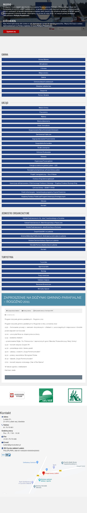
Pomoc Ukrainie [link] (43, 95)
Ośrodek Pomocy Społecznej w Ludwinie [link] (43, 245)
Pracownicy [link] (44, 112)
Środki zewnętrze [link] (44, 148)
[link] (26, 310)
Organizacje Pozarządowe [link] (44, 161)
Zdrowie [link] (43, 201)
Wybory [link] (43, 116)
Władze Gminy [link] (43, 108)
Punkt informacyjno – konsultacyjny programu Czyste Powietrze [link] (43, 192)
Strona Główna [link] (43, 59)
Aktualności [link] (43, 64)
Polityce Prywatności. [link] (45, 26)
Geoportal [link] (43, 90)
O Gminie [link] (44, 68)
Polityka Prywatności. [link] (21, 15)
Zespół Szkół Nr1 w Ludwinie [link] (43, 231)
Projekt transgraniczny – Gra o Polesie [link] (44, 174)
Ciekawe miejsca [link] (43, 280)
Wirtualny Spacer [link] (43, 289)
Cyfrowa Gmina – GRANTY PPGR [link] (44, 188)
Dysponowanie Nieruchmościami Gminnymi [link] (43, 130)
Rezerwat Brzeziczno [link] (43, 284)
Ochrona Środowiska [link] (43, 152)
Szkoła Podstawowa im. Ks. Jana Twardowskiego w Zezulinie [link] (43, 218)
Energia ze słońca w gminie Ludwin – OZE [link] (44, 165)
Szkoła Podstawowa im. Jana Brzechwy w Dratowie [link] (43, 227)
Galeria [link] (43, 77)
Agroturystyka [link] (43, 266)
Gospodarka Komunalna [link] (43, 143)
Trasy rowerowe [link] (43, 275)
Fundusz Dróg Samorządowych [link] (43, 179)
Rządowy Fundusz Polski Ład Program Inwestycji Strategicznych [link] (43, 196)
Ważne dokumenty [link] (43, 121)
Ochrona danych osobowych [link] (43, 82)
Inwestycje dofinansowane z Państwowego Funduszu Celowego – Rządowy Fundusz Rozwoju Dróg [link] (43, 183)
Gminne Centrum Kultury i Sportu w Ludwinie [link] (44, 240)
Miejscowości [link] (43, 73)
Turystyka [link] (43, 262)
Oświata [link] (43, 156)
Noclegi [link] (43, 271)
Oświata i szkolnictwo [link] (43, 86)
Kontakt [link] (43, 205)
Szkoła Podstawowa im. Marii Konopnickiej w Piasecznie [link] (43, 223)
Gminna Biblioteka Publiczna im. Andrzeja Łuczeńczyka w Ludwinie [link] (43, 236)
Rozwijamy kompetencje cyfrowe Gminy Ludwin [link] (43, 170)
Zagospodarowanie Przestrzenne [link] (43, 139)
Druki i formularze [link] (44, 125)
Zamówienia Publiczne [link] (43, 134)
